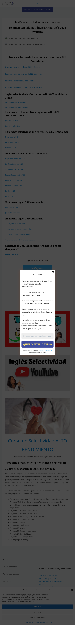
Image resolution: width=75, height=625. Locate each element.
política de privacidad (46, 350)
